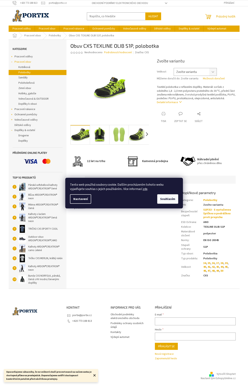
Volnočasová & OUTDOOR (33, 99)
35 (209, 263)
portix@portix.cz (82, 315)
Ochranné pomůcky (26, 114)
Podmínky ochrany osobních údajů (127, 325)
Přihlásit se (166, 346)
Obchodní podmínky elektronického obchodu (120, 3)
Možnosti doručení (214, 79)
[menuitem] (22, 29)
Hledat (153, 16)
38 (222, 263)
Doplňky (23, 141)
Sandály (23, 78)
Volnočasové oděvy (26, 120)
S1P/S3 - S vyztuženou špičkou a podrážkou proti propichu (217, 213)
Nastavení (80, 199)
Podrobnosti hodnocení (118, 52)
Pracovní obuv (23, 62)
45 (226, 267)
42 (213, 267)
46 (204, 271)
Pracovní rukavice (25, 109)
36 (213, 263)
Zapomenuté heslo (166, 358)
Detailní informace (167, 102)
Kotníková (24, 67)
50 (222, 271)
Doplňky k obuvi (27, 104)
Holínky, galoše (27, 93)
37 (217, 263)
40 (204, 267)
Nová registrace (164, 354)
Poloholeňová (26, 83)
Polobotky (24, 72)
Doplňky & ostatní (25, 130)
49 (217, 271)
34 (204, 263)
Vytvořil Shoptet (226, 374)
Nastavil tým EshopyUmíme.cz (218, 378)
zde (145, 189)
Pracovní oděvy (24, 57)
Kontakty (116, 332)
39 (226, 263)
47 (209, 271)
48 (213, 271)
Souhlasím (167, 199)
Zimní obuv (24, 88)
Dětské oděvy (23, 125)
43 (217, 267)
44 (222, 267)
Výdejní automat (120, 337)
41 (209, 267)
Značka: (142, 52)
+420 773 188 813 (82, 321)
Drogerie (23, 136)
